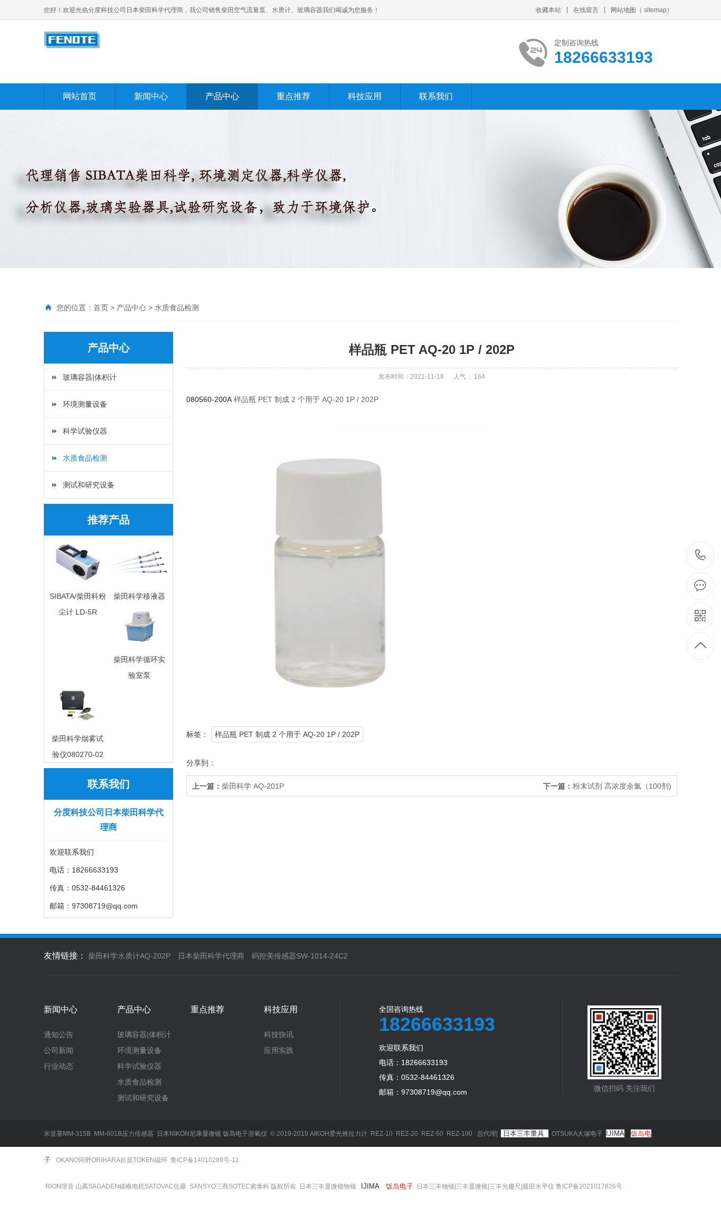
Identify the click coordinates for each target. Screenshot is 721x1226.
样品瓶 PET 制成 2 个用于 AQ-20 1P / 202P (287, 734)
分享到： (201, 763)
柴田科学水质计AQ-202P (129, 956)
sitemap (655, 10)
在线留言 (586, 10)
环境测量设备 (85, 404)
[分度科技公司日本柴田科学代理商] (72, 40)
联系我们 (436, 96)
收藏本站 (548, 10)
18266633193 (701, 556)
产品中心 (222, 96)
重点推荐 (293, 96)
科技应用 (365, 96)
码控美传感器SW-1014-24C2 (300, 956)
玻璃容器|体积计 (90, 377)
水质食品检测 (177, 307)
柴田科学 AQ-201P (238, 786)
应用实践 (278, 1050)
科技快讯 (278, 1034)
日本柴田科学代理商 (211, 956)
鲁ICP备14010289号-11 (204, 1160)
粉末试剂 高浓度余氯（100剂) (607, 786)
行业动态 (58, 1066)
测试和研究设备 (89, 485)
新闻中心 (151, 96)
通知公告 (58, 1034)
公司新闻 (58, 1050)
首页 (100, 307)
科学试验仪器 (85, 431)
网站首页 (80, 96)
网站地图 (623, 10)
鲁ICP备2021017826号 (590, 1186)
